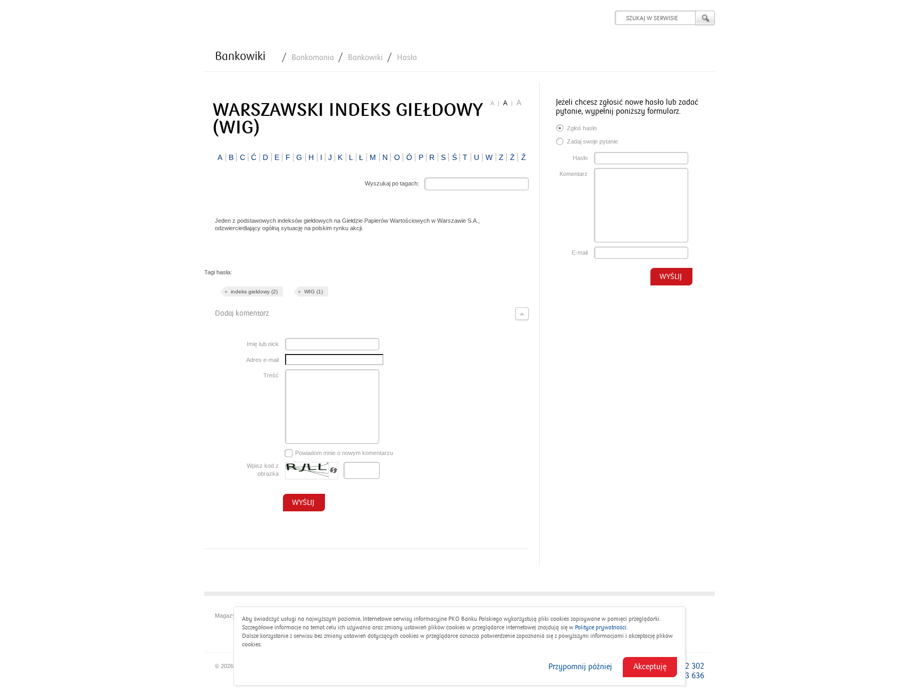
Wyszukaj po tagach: (392, 183)
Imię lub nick (263, 344)
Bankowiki (240, 56)
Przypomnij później (580, 666)
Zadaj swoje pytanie (592, 141)
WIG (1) (313, 291)
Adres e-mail (262, 360)
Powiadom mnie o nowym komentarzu (344, 453)
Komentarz (573, 174)
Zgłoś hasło (582, 128)
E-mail (580, 252)
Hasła (407, 57)
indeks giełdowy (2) (254, 291)
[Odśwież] (333, 470)
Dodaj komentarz (242, 313)
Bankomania (312, 57)
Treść (271, 375)
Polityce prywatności (600, 627)
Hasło (580, 158)
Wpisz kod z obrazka (263, 469)
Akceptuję (649, 666)
